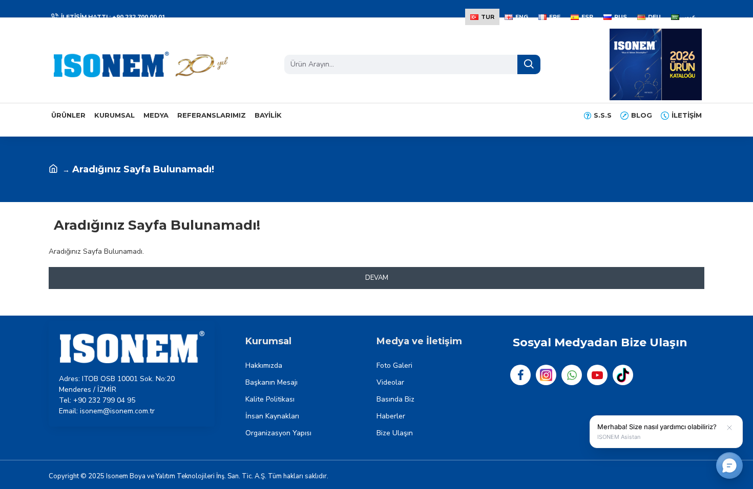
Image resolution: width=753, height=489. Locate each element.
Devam (376, 277)
